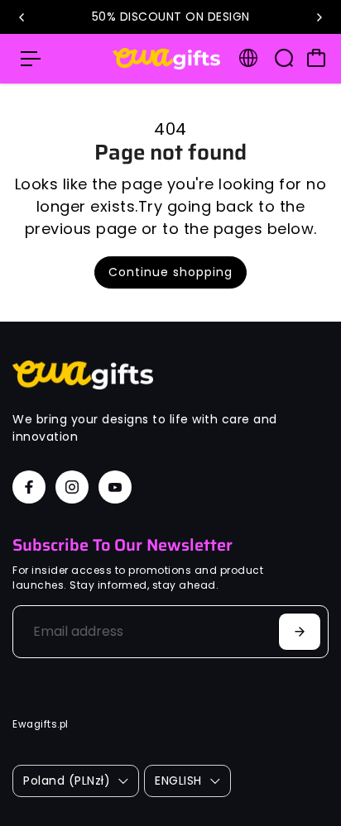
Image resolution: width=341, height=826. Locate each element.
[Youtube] (115, 487)
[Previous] (22, 17)
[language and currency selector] (248, 57)
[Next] (319, 17)
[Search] (283, 57)
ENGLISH (178, 780)
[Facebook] (29, 487)
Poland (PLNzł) (66, 780)
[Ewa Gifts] (166, 59)
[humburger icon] (30, 59)
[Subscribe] (299, 632)
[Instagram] (72, 487)
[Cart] (316, 57)
